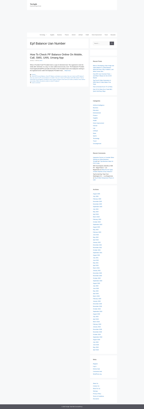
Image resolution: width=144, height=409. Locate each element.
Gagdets (52, 34)
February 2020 (97, 298)
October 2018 (97, 334)
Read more (68, 70)
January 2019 (97, 327)
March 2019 (96, 321)
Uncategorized (97, 143)
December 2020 (97, 273)
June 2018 (96, 344)
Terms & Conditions (98, 396)
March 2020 (96, 296)
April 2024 (96, 214)
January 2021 (97, 270)
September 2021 (97, 252)
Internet (73, 34)
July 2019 (95, 316)
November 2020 (97, 275)
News (94, 133)
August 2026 (96, 194)
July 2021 (95, 257)
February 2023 (97, 232)
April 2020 (96, 293)
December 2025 (97, 201)
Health (87, 34)
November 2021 (97, 247)
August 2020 (96, 283)
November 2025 (97, 204)
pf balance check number (50, 79)
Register (95, 364)
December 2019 (97, 304)
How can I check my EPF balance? (75, 76)
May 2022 (95, 237)
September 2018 (97, 337)
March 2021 (96, 268)
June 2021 (96, 260)
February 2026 (97, 199)
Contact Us (96, 386)
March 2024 (96, 217)
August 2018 (96, 339)
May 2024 (95, 211)
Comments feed (97, 371)
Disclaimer (96, 399)
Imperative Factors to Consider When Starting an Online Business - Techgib (103, 159)
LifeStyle (80, 34)
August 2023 (96, 227)
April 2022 (96, 240)
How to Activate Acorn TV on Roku (102, 86)
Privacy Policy (97, 393)
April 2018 (96, 350)
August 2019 (96, 314)
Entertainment (97, 113)
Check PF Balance (50, 76)
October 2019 (97, 309)
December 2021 (97, 245)
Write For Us (96, 388)
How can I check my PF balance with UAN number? (67, 77)
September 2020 (97, 280)
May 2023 (95, 229)
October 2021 (97, 250)
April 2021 (96, 265)
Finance (67, 34)
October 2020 (97, 278)
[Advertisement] (72, 21)
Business (59, 34)
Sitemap (95, 391)
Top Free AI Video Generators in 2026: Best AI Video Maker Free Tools (102, 82)
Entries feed (96, 369)
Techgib (33, 4)
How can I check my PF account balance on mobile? (42, 77)
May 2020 (95, 291)
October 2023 (97, 222)
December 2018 (97, 329)
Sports (95, 136)
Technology (42, 34)
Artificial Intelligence (98, 105)
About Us (95, 383)
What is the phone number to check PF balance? (47, 81)
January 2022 (97, 242)
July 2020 (95, 286)
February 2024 (97, 219)
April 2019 (96, 319)
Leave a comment (36, 82)
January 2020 (97, 301)
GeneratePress (78, 406)
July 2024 (95, 209)
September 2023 (97, 224)
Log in (94, 366)
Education (113, 34)
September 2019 (97, 311)
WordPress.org (97, 374)
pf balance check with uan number (65, 79)
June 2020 (96, 288)
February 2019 (97, 324)
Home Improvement (97, 34)
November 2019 (97, 306)
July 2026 (95, 196)
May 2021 (95, 263)
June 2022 (96, 234)
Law (94, 128)
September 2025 (97, 206)
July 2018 (95, 342)
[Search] (112, 43)
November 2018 (97, 332)
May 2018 (95, 347)
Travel (106, 34)
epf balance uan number (61, 76)
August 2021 (96, 255)
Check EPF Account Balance (38, 76)
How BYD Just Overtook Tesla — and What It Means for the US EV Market (102, 76)
